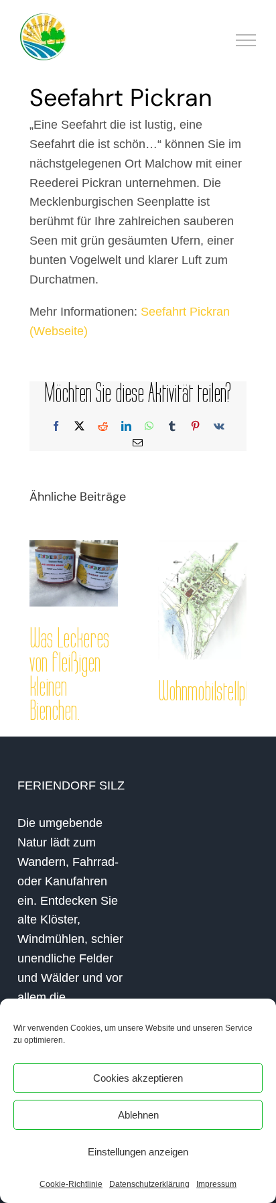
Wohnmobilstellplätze (215, 691)
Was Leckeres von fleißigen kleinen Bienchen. (69, 674)
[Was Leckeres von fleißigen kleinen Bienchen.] (73, 573)
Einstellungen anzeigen (138, 1151)
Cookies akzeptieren (138, 1078)
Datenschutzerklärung (149, 1184)
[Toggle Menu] (246, 40)
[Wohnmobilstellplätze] (202, 599)
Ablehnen (138, 1115)
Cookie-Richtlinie (71, 1184)
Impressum (216, 1184)
